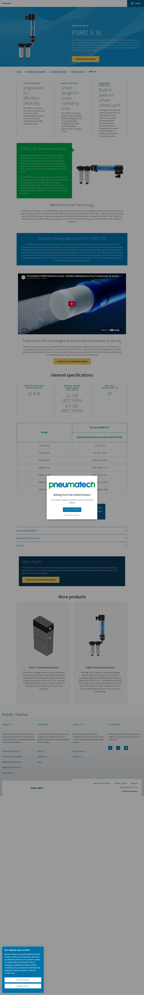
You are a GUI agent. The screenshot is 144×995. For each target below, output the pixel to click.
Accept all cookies (23, 980)
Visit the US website (72, 509)
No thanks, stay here (72, 515)
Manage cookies (23, 986)
